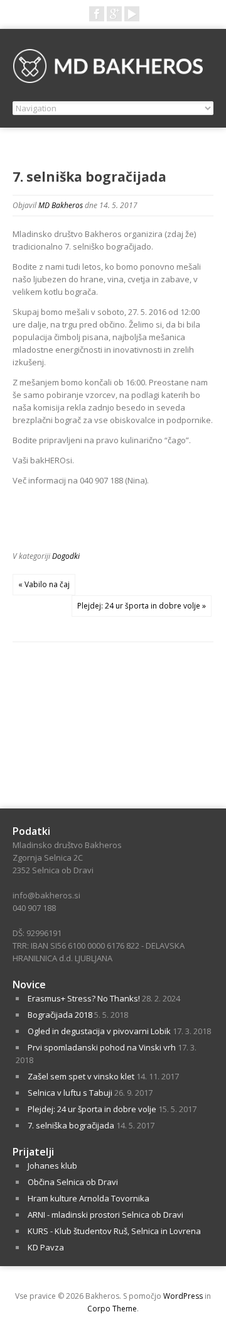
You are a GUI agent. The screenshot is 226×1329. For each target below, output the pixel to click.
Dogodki (66, 556)
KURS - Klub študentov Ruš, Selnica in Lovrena (114, 1231)
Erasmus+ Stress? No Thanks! (84, 998)
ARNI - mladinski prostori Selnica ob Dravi (105, 1214)
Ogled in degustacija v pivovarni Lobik (99, 1031)
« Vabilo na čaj (44, 584)
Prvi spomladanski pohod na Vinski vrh (102, 1047)
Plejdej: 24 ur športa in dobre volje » (141, 605)
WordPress (183, 1296)
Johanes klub (52, 1165)
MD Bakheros (60, 205)
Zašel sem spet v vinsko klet (81, 1076)
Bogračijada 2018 (60, 1014)
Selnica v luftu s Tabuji (70, 1092)
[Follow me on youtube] (131, 13)
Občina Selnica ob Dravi (73, 1182)
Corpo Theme (112, 1308)
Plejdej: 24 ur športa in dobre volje (92, 1109)
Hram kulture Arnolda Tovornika (88, 1198)
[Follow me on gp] (114, 13)
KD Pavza (46, 1247)
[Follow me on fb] (96, 13)
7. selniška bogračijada (71, 1125)
